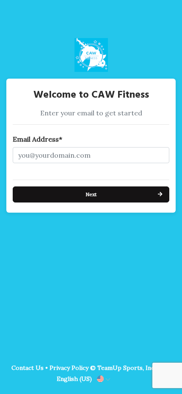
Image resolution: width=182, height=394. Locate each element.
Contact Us (27, 368)
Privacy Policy (69, 368)
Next (91, 194)
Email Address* (37, 139)
